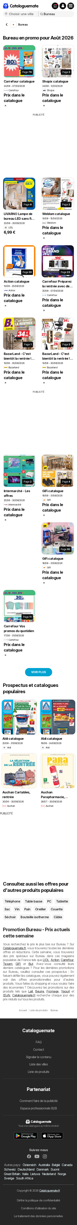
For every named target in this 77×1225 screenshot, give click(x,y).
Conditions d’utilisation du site (38, 1208)
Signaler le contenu (38, 1057)
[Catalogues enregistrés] (55, 6)
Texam (7, 964)
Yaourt (65, 991)
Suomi (55, 1169)
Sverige (9, 1178)
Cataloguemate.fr (14, 948)
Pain (27, 909)
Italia (25, 1174)
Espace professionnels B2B (38, 1108)
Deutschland (26, 1169)
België (56, 1165)
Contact (38, 1049)
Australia (44, 1165)
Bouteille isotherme (35, 917)
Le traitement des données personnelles (38, 1216)
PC (49, 901)
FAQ (38, 1042)
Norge (62, 1174)
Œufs (6, 995)
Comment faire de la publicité (38, 1101)
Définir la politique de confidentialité (38, 1200)
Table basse (33, 901)
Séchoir (10, 917)
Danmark (43, 1169)
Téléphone (12, 901)
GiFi (18, 964)
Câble (58, 917)
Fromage (52, 991)
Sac (7, 909)
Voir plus (38, 672)
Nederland (49, 1174)
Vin (17, 909)
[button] (62, 6)
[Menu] (70, 6)
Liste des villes (38, 1064)
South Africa (24, 1178)
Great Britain (12, 1174)
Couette (57, 909)
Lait (30, 991)
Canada (67, 1165)
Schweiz (10, 1169)
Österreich (29, 1165)
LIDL (46, 960)
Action (55, 960)
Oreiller (40, 909)
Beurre (39, 991)
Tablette (62, 901)
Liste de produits (38, 1072)
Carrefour (67, 960)
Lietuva (35, 1174)
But (30, 964)
